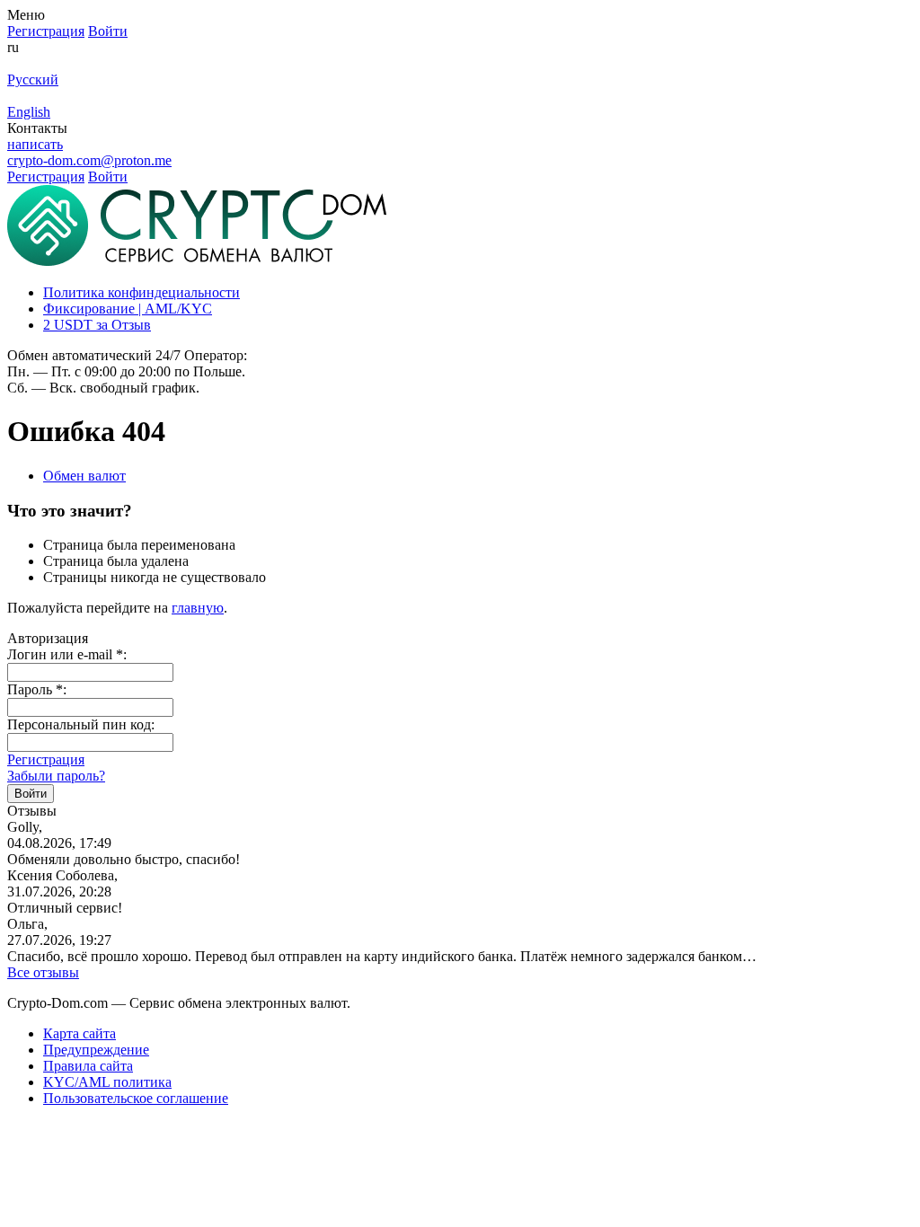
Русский (32, 79)
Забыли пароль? (56, 775)
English (28, 111)
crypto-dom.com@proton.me (89, 160)
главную (198, 607)
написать (35, 144)
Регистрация (45, 759)
